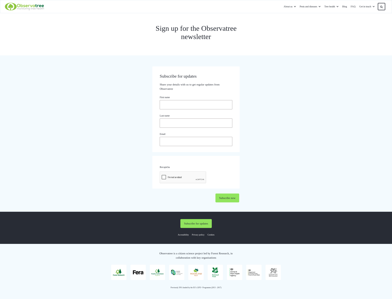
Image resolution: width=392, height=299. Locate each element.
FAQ (353, 6)
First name (165, 97)
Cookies (210, 235)
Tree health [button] (329, 6)
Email (162, 134)
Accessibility (183, 235)
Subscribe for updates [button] (196, 223)
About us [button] (288, 6)
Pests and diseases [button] (308, 6)
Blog (344, 6)
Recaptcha (165, 167)
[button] (381, 6)
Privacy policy (198, 235)
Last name (165, 115)
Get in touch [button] (365, 6)
